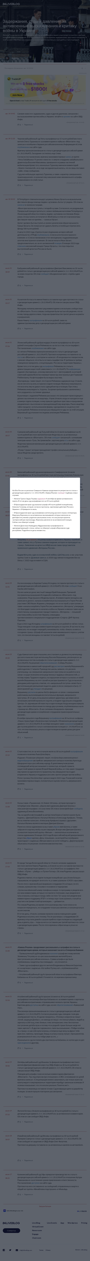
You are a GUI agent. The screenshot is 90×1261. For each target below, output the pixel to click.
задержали (41, 499)
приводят (61, 493)
